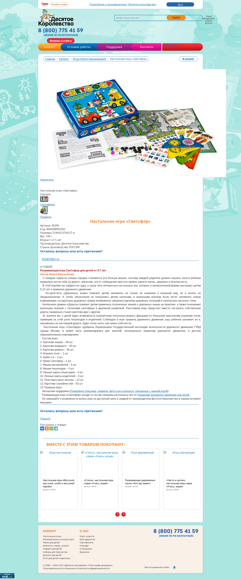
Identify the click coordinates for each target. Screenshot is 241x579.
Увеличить (47, 180)
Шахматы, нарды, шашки (56, 545)
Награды (84, 545)
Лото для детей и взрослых (56, 558)
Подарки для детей (52, 549)
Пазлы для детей (51, 542)
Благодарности (87, 539)
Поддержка (114, 47)
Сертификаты (86, 542)
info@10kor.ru (171, 45)
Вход (180, 4)
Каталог (49, 47)
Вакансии (84, 552)
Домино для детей (52, 555)
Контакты (146, 47)
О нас (84, 531)
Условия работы (78, 47)
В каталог (188, 58)
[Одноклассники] (47, 428)
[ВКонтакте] (42, 428)
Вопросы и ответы (61, 40)
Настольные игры (52, 536)
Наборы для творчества (55, 552)
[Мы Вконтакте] (174, 567)
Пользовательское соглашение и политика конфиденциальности (76, 568)
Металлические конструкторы (58, 539)
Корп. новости (87, 536)
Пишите (45, 418)
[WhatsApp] (51, 428)
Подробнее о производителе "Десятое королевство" (123, 4)
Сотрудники (86, 549)
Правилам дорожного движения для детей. (164, 395)
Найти (176, 17)
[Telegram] (56, 428)
